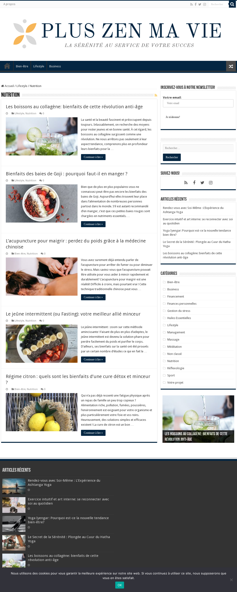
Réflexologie (175, 368)
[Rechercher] (232, 4)
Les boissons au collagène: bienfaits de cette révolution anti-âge (74, 106)
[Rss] (191, 4)
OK (120, 585)
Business (55, 66)
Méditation (174, 346)
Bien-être (22, 66)
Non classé (174, 354)
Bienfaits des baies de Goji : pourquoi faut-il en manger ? (67, 174)
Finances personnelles (181, 303)
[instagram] (204, 4)
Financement (175, 296)
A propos (9, 4)
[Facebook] (195, 4)
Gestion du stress (178, 311)
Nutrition (30, 113)
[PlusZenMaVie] (116, 33)
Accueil (7, 66)
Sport (171, 375)
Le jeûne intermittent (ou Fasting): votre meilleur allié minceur (73, 314)
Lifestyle (38, 66)
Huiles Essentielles (179, 318)
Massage (173, 339)
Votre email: (172, 97)
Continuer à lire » (93, 157)
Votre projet (175, 382)
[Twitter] (200, 4)
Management (176, 332)
